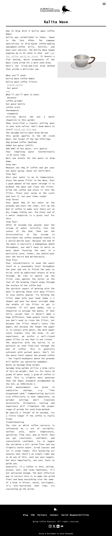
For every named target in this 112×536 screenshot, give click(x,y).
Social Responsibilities (75, 515)
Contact (54, 515)
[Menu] (104, 4)
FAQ (32, 515)
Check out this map (25, 129)
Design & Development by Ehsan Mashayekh (56, 533)
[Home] (56, 10)
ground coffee (15, 85)
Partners (42, 515)
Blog (25, 515)
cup (8, 91)
